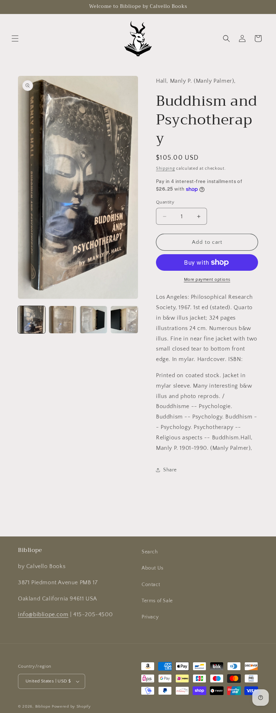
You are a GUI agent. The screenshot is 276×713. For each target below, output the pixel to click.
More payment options (207, 279)
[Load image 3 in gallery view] (93, 319)
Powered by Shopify (71, 706)
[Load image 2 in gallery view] (62, 319)
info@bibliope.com (43, 614)
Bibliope (43, 706)
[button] (15, 38)
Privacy (150, 617)
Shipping (165, 168)
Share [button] (170, 470)
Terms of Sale (157, 601)
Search (150, 552)
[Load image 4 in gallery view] (124, 319)
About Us (153, 568)
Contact (151, 585)
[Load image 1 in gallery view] (31, 319)
